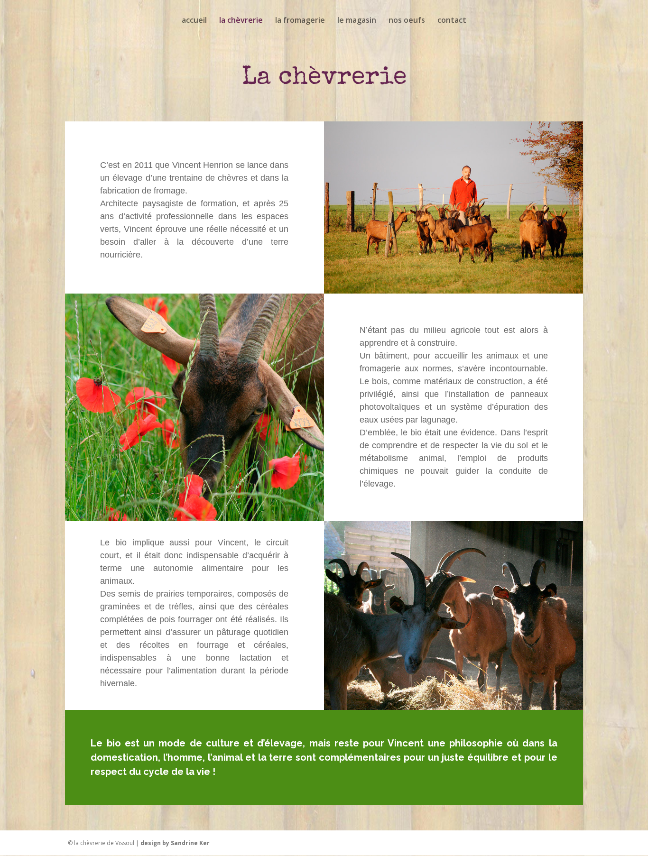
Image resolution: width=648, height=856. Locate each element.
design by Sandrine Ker (175, 843)
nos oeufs (407, 21)
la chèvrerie (241, 21)
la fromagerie (300, 21)
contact (451, 21)
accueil (194, 21)
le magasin (356, 21)
